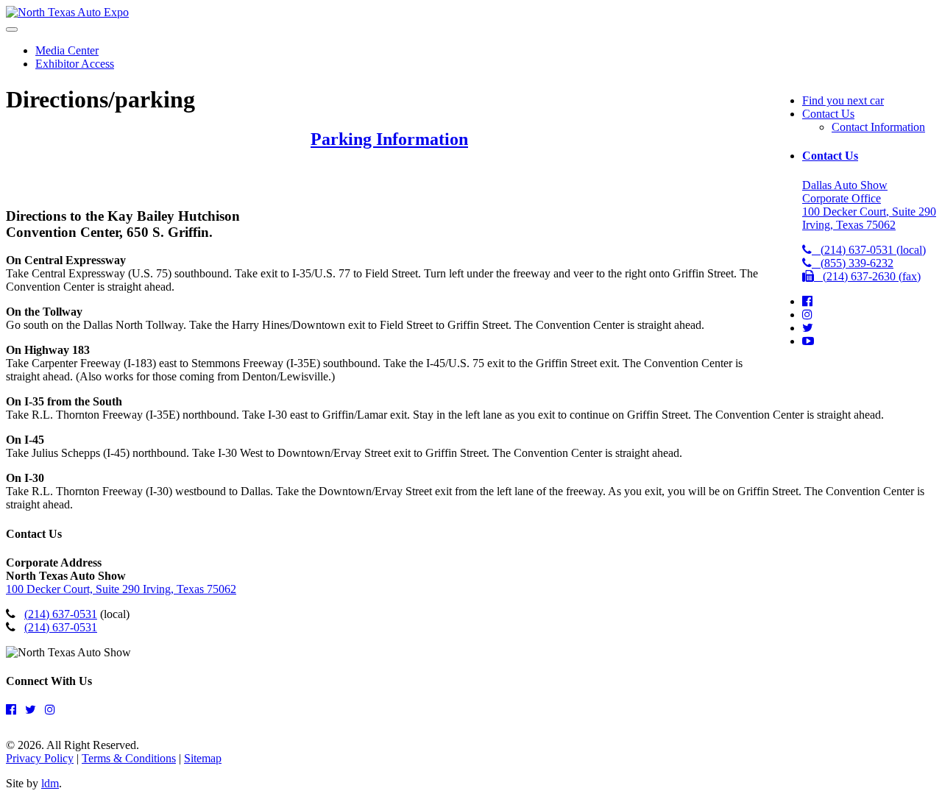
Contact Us (828, 113)
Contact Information (878, 127)
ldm (50, 783)
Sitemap (203, 758)
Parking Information (389, 139)
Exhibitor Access (74, 63)
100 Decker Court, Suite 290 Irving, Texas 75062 (121, 589)
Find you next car (843, 100)
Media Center (67, 50)
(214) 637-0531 (60, 614)
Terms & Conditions (129, 758)
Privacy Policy (40, 758)
